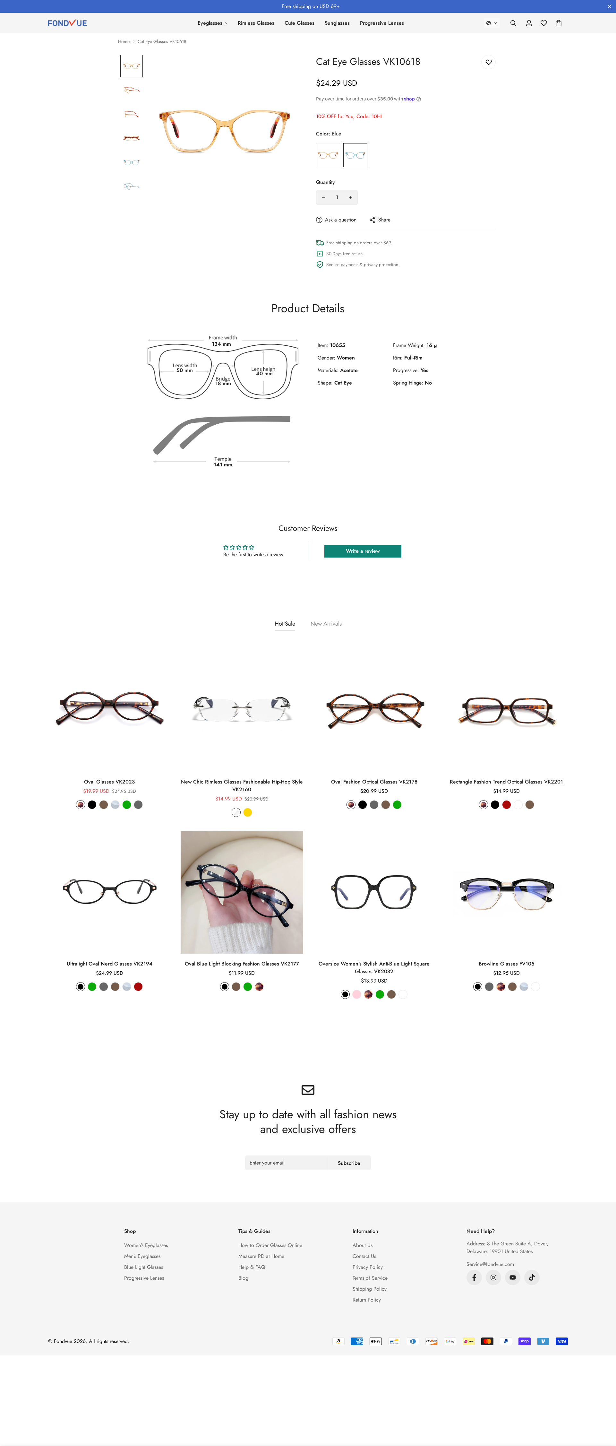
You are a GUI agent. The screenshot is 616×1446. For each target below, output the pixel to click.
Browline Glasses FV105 (507, 963)
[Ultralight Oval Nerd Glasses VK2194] (109, 892)
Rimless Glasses (256, 23)
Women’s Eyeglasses (146, 1245)
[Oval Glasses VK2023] (109, 710)
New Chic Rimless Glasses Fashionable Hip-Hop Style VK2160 (242, 785)
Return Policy (367, 1299)
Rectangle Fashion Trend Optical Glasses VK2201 (506, 781)
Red (506, 805)
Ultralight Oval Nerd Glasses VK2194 (109, 963)
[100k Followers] (493, 1277)
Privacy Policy (368, 1267)
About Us (362, 1245)
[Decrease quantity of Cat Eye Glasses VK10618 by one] (323, 197)
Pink (357, 994)
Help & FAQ (251, 1267)
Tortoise (80, 805)
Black (92, 805)
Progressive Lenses (382, 23)
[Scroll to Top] (603, 1411)
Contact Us (364, 1256)
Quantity (325, 182)
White (518, 805)
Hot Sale (285, 623)
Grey (138, 805)
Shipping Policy (370, 1289)
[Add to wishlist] (488, 62)
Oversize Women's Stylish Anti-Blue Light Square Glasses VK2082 (374, 967)
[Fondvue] (67, 23)
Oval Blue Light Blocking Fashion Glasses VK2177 (242, 963)
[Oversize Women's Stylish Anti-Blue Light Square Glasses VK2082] (374, 892)
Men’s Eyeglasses (142, 1256)
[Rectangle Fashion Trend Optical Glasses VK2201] (506, 710)
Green (127, 805)
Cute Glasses (299, 23)
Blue (355, 155)
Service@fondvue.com (490, 1264)
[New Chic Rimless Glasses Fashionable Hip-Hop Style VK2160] (242, 710)
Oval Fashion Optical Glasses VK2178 (374, 781)
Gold (248, 812)
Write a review (363, 551)
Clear (115, 805)
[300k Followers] (474, 1277)
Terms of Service (370, 1278)
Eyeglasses (210, 23)
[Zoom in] (286, 68)
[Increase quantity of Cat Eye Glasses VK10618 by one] (350, 197)
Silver (236, 812)
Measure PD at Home (261, 1256)
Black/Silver (535, 987)
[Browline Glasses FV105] (506, 892)
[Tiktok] (532, 1277)
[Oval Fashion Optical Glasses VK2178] (374, 710)
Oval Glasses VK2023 (109, 781)
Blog (243, 1278)
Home (124, 41)
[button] (492, 23)
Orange (328, 155)
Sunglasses (337, 23)
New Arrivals (326, 623)
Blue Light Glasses (143, 1267)
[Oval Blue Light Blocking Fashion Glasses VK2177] (242, 892)
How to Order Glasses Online (270, 1245)
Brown (103, 805)
